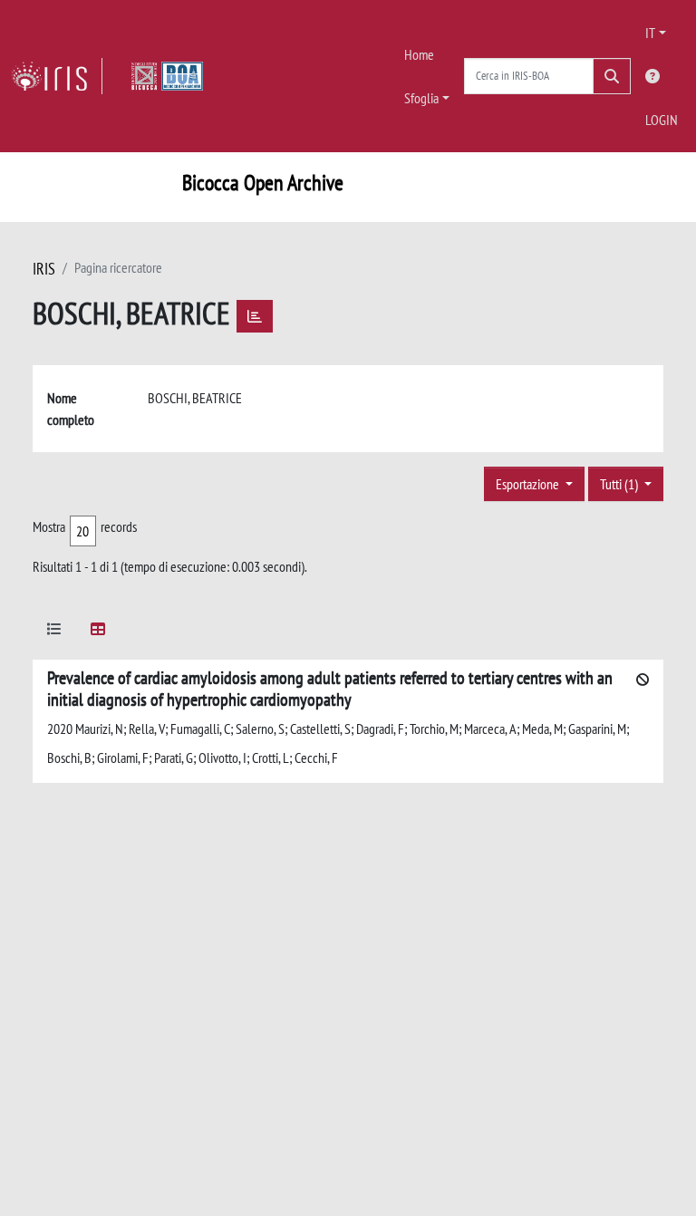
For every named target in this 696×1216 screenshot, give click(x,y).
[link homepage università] (167, 76)
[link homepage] (56, 76)
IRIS (44, 268)
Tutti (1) (620, 484)
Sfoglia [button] (421, 98)
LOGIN (661, 120)
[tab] (54, 632)
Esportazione (529, 484)
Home (419, 54)
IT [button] (650, 33)
